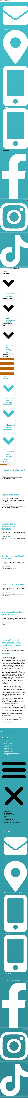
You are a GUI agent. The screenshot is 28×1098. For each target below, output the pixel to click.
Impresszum (7, 754)
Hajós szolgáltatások (9, 745)
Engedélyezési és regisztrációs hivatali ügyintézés (10, 526)
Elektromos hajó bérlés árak (9, 350)
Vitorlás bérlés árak (8, 751)
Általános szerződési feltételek (11, 753)
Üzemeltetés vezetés (10, 495)
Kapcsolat (5, 459)
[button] (7, 366)
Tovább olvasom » (6, 504)
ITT (20, 717)
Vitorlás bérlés (10, 293)
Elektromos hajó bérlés (9, 749)
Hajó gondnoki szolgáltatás (13, 584)
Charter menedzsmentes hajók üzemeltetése (12, 613)
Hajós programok (7, 323)
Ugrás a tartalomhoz (5, 0)
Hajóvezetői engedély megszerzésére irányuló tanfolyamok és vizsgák (11, 642)
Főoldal (5, 376)
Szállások (8, 427)
